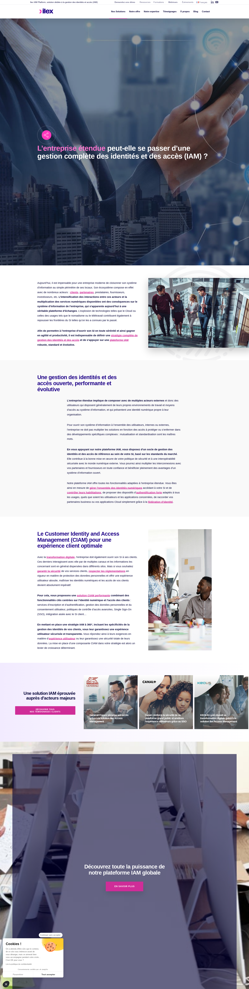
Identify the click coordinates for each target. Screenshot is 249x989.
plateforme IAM (119, 340)
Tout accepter (48, 974)
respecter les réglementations (107, 571)
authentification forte (149, 492)
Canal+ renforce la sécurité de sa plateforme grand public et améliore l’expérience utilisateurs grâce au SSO (165, 718)
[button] (6, 984)
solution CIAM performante (93, 595)
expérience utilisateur (62, 638)
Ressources (145, 2)
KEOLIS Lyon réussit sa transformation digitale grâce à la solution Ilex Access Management (218, 718)
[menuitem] (118, 11)
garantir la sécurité (49, 571)
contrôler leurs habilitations (84, 492)
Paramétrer (18, 974)
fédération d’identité (160, 501)
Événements (187, 2)
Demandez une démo (125, 2)
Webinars (173, 2)
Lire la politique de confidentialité (19, 964)
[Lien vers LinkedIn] (212, 2)
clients (74, 292)
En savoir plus (112, 728)
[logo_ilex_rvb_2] (46, 11)
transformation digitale (61, 557)
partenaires (87, 292)
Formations (158, 2)
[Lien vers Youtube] (217, 2)
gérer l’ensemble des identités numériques (116, 487)
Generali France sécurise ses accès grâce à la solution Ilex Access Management (108, 718)
